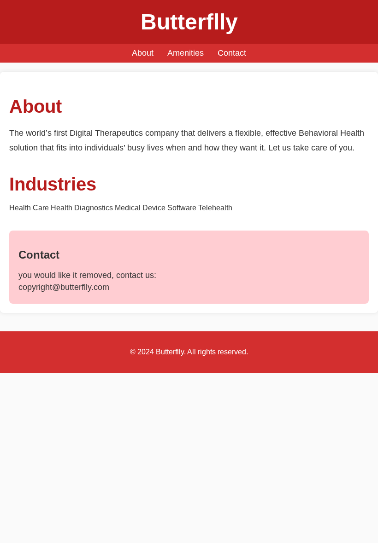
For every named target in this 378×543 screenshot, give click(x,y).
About (143, 53)
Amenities (185, 53)
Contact (232, 53)
